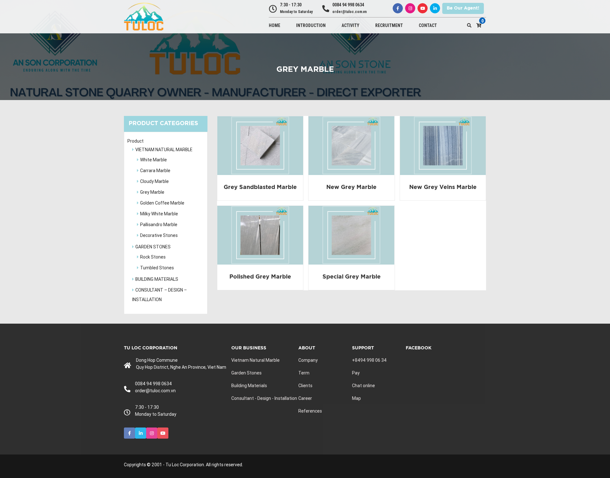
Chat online (363, 385)
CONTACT (428, 25)
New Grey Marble (351, 187)
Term (303, 373)
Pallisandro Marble (158, 224)
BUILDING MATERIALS (156, 279)
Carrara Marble (155, 170)
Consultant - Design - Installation (264, 398)
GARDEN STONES (153, 247)
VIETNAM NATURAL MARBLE (164, 149)
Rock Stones (153, 257)
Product (135, 141)
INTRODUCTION (311, 25)
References (310, 411)
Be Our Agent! (463, 8)
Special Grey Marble (351, 277)
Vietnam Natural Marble (255, 360)
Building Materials (249, 385)
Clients (305, 385)
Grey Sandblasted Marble (260, 187)
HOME (274, 25)
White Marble (153, 160)
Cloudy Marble (154, 181)
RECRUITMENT (389, 25)
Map (356, 398)
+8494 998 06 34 (369, 360)
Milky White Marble (159, 214)
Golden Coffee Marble (162, 203)
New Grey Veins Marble (443, 187)
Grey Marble (152, 192)
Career (305, 398)
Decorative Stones (159, 235)
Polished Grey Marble (260, 277)
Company (308, 360)
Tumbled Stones (157, 268)
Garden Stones (246, 373)
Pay (356, 373)
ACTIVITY (350, 25)
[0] (478, 25)
